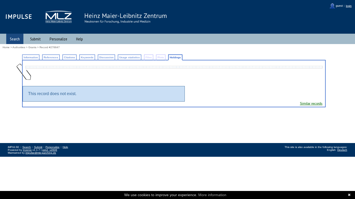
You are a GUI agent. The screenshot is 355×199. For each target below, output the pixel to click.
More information (212, 195)
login (349, 6)
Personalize (58, 38)
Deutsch (342, 149)
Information (31, 57)
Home (6, 47)
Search (15, 38)
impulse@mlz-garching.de (40, 152)
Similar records (311, 103)
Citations (69, 57)
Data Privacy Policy (34, 158)
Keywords (87, 57)
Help (79, 38)
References (51, 57)
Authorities (18, 47)
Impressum (14, 158)
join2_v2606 (49, 149)
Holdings (175, 57)
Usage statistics (129, 57)
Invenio (27, 149)
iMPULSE (18, 16)
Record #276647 (50, 47)
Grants (32, 47)
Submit (35, 38)
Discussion (106, 57)
